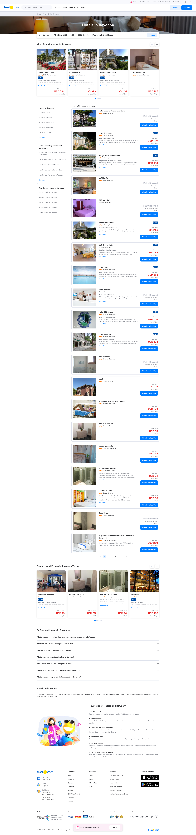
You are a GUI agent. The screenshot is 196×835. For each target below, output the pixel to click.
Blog (69, 776)
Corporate (71, 787)
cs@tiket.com (46, 786)
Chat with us (46, 780)
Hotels (91, 779)
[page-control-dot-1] (95, 98)
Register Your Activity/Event (119, 794)
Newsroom (71, 779)
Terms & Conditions (116, 787)
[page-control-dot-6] (101, 620)
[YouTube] (146, 816)
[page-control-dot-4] (99, 98)
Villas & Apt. (93, 783)
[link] (175, 7)
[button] (152, 44)
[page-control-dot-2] (96, 620)
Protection (71, 798)
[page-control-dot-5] (100, 98)
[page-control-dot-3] (98, 98)
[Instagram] (151, 816)
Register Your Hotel (116, 790)
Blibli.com (71, 801)
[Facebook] (132, 816)
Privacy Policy (114, 783)
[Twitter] (137, 816)
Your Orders (177, 2)
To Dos (91, 787)
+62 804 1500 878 (48, 794)
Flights (91, 776)
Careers (70, 783)
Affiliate (70, 790)
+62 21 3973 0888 (48, 799)
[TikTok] (156, 816)
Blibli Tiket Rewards (164, 2)
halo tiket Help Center (117, 776)
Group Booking (114, 779)
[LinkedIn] (142, 816)
